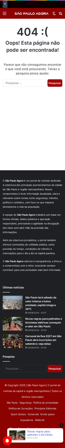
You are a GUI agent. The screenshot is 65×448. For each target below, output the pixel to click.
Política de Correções (21, 408)
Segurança (25, 402)
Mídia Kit (40, 420)
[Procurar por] (60, 15)
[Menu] (4, 15)
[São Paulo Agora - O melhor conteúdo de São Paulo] (32, 13)
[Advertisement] (32, 132)
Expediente (26, 420)
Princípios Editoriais (45, 408)
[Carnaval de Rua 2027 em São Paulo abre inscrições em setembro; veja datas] (13, 341)
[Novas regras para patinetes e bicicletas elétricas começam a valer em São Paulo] (13, 324)
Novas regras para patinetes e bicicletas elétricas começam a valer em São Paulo (43, 322)
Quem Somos (18, 414)
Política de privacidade (45, 402)
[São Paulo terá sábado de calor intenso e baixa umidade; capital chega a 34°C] (13, 302)
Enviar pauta (47, 414)
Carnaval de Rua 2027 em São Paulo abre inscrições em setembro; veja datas (43, 340)
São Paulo (12, 402)
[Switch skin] (54, 15)
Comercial (33, 414)
